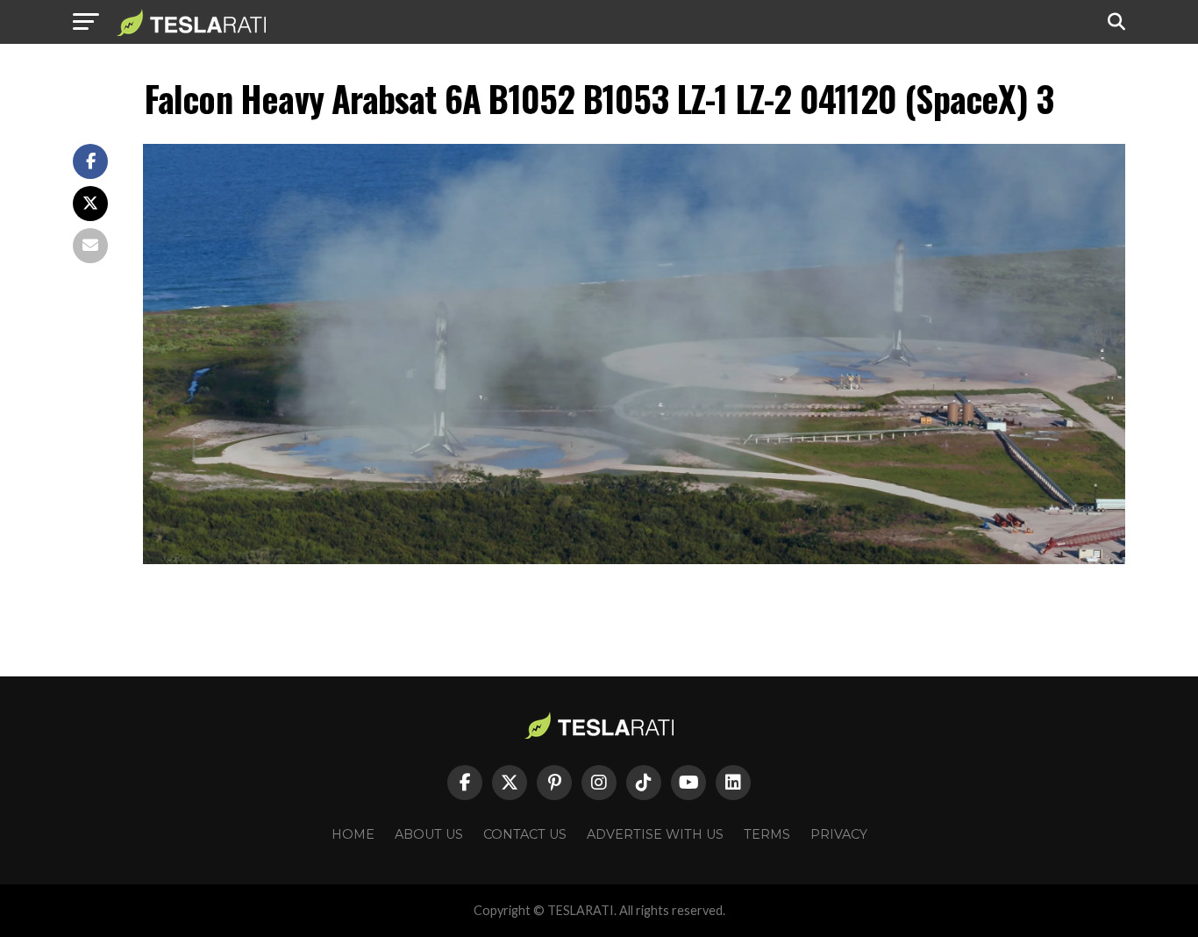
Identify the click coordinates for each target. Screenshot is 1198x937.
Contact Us (525, 834)
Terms (767, 834)
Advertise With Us (655, 834)
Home (353, 834)
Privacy (838, 834)
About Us (429, 834)
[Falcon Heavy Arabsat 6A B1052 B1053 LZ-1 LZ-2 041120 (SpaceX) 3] (634, 559)
